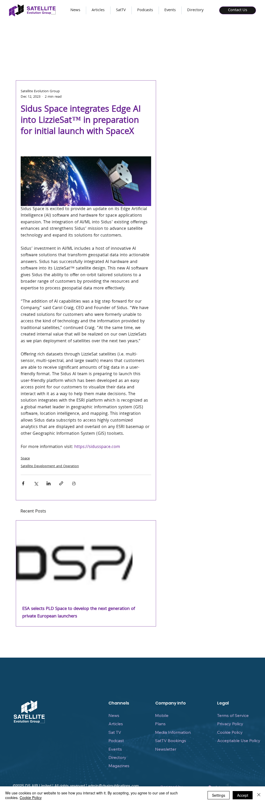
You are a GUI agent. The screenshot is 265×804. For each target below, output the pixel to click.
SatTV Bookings (170, 740)
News (113, 715)
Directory (117, 757)
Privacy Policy (230, 723)
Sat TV (114, 732)
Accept (242, 795)
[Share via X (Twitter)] (35, 483)
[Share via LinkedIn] (48, 483)
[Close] (259, 795)
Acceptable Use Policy (238, 740)
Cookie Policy (230, 732)
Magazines (118, 765)
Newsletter (165, 749)
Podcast (116, 740)
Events (115, 749)
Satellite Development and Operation (50, 466)
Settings (218, 795)
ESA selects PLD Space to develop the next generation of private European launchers (78, 612)
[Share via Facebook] (23, 483)
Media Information (173, 732)
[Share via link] (61, 483)
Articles (115, 723)
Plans (160, 723)
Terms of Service (233, 715)
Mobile (161, 715)
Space (25, 458)
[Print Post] (73, 483)
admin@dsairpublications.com (113, 786)
